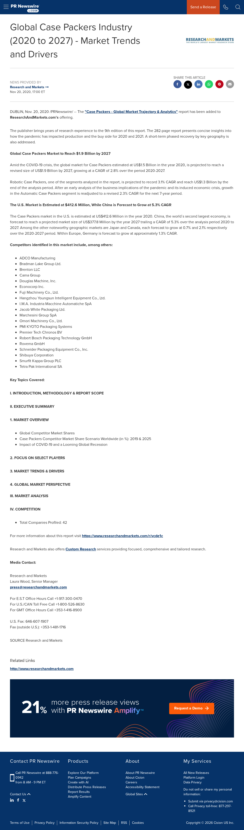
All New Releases (196, 772)
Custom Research (81, 549)
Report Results (79, 791)
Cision (218, 822)
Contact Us (18, 794)
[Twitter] (24, 800)
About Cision (135, 777)
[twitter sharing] (188, 85)
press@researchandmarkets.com (38, 587)
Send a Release (203, 7)
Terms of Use (20, 822)
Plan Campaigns (79, 777)
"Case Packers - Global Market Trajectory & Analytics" (131, 111)
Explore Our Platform (83, 772)
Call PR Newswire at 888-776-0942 (37, 775)
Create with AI (78, 782)
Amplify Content (79, 796)
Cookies (138, 822)
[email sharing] (230, 84)
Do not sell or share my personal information (207, 792)
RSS (124, 822)
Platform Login (193, 777)
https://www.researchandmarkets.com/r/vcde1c (122, 536)
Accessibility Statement (142, 787)
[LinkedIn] (12, 800)
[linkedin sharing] (198, 84)
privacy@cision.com (218, 801)
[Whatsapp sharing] (209, 84)
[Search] (238, 7)
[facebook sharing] (177, 84)
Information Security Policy (79, 822)
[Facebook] (18, 800)
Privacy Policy (45, 822)
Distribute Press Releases (87, 787)
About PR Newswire (140, 772)
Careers (131, 782)
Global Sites (135, 794)
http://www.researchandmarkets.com (42, 668)
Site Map (109, 822)
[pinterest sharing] (219, 84)
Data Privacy (192, 782)
